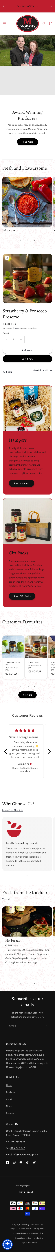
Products (10, 1092)
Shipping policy (37, 1233)
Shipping (16, 328)
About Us (10, 1099)
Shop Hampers (21, 483)
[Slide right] (34, 240)
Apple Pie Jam (34, 662)
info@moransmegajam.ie (25, 1154)
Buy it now (27, 358)
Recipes (10, 1113)
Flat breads (12, 941)
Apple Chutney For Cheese (13, 663)
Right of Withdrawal (29, 1243)
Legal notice (38, 1238)
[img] (31, 764)
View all (27, 694)
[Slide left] (20, 240)
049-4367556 (17, 1141)
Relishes (7, 230)
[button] (4, 23)
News (8, 1106)
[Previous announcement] (3, 6)
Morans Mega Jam (26, 1225)
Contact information (23, 1238)
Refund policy (25, 1228)
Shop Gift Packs (22, 596)
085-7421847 (17, 1148)
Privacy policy (39, 1228)
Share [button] (9, 371)
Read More (27, 141)
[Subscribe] (45, 1025)
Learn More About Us (12, 810)
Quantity (7, 333)
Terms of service (21, 1233)
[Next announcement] (51, 6)
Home (9, 1085)
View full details (41, 370)
